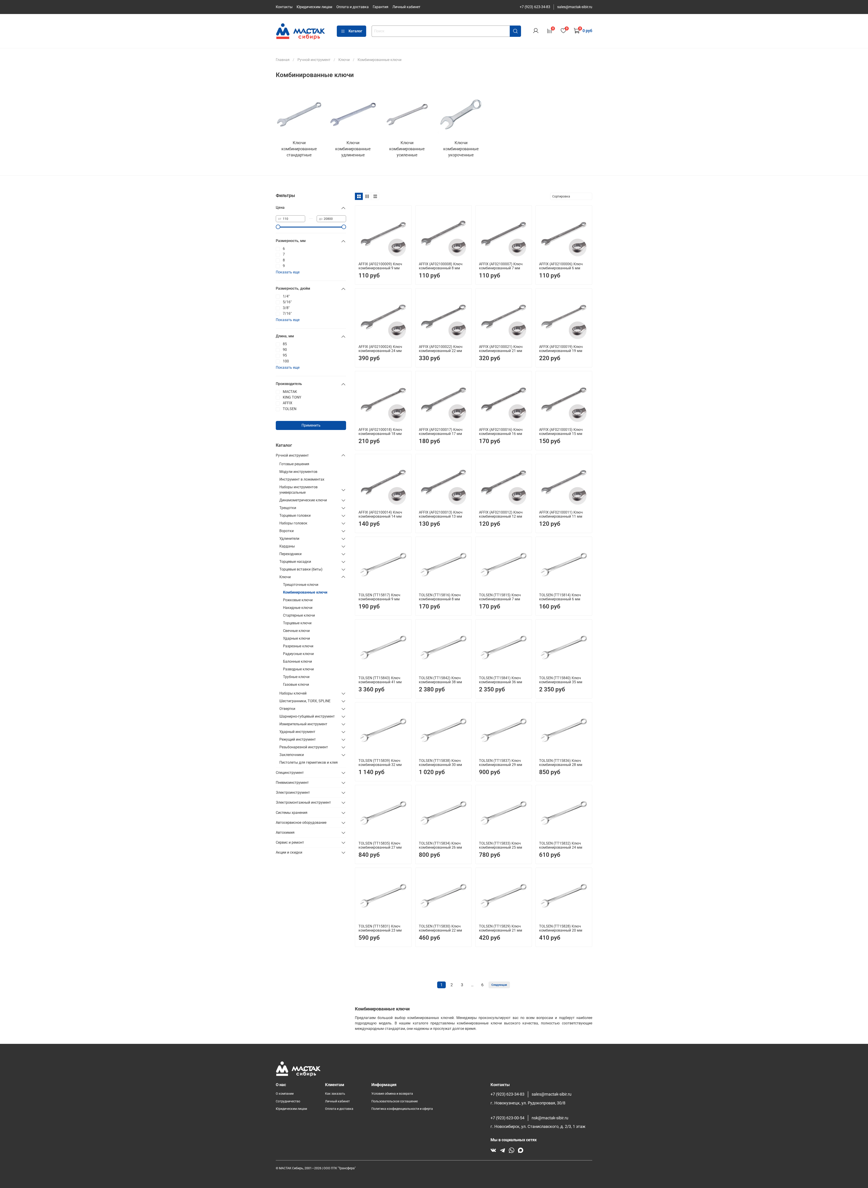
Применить (311, 425)
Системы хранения (291, 812)
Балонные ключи (297, 661)
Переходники (290, 554)
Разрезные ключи (298, 646)
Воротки (286, 531)
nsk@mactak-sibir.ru (550, 1118)
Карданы (287, 546)
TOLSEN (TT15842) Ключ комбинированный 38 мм (440, 680)
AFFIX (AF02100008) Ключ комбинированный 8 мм (440, 266)
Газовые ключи (296, 684)
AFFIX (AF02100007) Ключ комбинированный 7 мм (501, 266)
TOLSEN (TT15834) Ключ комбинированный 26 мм (440, 845)
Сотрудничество (288, 1101)
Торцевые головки (295, 515)
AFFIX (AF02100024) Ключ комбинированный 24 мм (380, 349)
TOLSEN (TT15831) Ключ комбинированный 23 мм (380, 928)
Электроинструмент (293, 792)
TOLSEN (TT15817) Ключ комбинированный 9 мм (379, 597)
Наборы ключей (293, 693)
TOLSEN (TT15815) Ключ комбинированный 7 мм (500, 597)
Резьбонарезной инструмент (303, 747)
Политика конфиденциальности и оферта (402, 1109)
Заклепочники (291, 755)
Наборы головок (293, 523)
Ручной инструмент (292, 455)
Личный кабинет (406, 7)
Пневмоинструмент (292, 782)
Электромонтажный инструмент (303, 802)
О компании (285, 1094)
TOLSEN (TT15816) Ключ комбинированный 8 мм (440, 597)
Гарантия (380, 7)
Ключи (285, 577)
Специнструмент (290, 772)
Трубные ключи (296, 677)
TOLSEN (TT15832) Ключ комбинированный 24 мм (560, 845)
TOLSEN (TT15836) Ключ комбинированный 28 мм (560, 762)
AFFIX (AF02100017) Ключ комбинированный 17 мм (440, 431)
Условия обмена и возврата (392, 1094)
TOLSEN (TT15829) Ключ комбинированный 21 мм (500, 928)
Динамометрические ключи (303, 500)
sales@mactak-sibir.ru (574, 7)
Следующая (499, 984)
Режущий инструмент (297, 739)
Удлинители (289, 538)
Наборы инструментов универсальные (298, 490)
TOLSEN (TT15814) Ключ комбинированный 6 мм (560, 597)
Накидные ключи (297, 608)
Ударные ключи (296, 638)
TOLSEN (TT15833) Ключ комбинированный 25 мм (500, 845)
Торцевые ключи (297, 623)
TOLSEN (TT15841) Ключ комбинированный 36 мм (500, 680)
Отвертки (287, 709)
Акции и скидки (289, 852)
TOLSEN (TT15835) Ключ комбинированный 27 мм (380, 845)
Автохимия (285, 832)
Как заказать (335, 1094)
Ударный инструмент (297, 732)
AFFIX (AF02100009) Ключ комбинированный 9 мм (380, 266)
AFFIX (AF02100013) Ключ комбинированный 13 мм (440, 514)
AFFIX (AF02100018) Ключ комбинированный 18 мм (380, 431)
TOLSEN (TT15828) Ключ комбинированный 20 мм (560, 928)
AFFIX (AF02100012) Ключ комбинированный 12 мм (501, 514)
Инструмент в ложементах (301, 479)
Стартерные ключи (299, 615)
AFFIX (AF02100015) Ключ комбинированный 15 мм (561, 431)
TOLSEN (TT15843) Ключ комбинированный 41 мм (380, 680)
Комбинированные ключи (305, 592)
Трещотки (287, 508)
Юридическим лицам (314, 7)
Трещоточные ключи (300, 584)
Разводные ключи (298, 669)
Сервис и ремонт (290, 842)
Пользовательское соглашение (394, 1101)
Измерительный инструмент (303, 724)
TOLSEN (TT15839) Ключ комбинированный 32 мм (380, 762)
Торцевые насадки (295, 561)
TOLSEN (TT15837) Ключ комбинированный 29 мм (500, 762)
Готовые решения (294, 464)
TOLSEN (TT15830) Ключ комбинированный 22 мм (440, 928)
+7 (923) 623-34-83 (535, 7)
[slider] (278, 226)
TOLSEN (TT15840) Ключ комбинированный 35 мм (560, 680)
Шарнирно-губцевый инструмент (307, 716)
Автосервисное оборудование (301, 822)
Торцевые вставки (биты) (301, 569)
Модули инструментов (298, 472)
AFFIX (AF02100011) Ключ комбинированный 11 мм (561, 514)
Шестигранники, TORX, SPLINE (304, 701)
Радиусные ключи (298, 654)
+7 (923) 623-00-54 (507, 1118)
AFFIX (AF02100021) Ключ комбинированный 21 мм (501, 349)
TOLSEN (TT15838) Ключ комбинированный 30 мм (440, 762)
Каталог (355, 31)
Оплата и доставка (352, 7)
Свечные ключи (296, 631)
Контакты (284, 7)
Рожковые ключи (298, 600)
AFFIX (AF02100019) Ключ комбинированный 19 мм (561, 349)
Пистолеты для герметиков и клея (308, 762)
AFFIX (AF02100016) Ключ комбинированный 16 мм (501, 431)
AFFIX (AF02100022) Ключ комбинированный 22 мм (440, 349)
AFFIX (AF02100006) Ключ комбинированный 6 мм (561, 266)
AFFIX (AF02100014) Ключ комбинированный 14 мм (380, 514)
